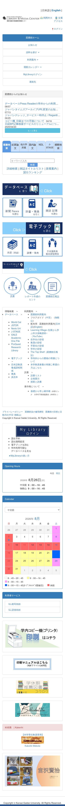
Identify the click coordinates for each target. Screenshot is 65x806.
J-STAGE (49, 146)
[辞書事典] (33, 246)
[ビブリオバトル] (32, 710)
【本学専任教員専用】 (33, 734)
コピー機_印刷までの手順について (24, 121)
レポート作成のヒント (32, 298)
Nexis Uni (16, 328)
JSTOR (14, 325)
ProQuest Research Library (16, 347)
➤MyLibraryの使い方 (19, 455)
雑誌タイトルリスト (32, 168)
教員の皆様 (36, 342)
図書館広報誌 (52, 296)
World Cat (17, 322)
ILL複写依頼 (13, 603)
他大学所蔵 (24, 146)
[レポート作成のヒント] (32, 285)
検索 (32, 164)
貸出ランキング (32, 172)
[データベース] (21, 188)
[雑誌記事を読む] (53, 207)
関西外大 (47, 17)
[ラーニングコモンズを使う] (13, 264)
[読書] (12, 285)
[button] (32, 52)
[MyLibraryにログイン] (32, 431)
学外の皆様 (36, 348)
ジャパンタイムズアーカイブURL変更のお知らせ (33, 109)
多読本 (14, 376)
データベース (11, 314)
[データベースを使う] (44, 228)
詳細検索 (12, 168)
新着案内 (51, 168)
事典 (13, 373)
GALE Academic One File (16, 337)
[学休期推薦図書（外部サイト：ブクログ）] (32, 686)
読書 (12, 296)
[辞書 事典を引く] (33, 207)
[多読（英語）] (13, 246)
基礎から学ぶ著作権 (40, 391)
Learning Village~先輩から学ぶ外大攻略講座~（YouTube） (45, 333)
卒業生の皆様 (37, 345)
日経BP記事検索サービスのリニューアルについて (33, 124)
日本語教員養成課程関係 (16, 367)
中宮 (48, 317)
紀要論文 (15, 146)
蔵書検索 (6, 146)
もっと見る (32, 130)
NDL (41, 144)
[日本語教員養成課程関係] (53, 247)
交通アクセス (58, 19)
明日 (58, 473)
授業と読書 (36, 381)
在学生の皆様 (37, 339)
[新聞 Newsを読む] (13, 207)
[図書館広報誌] (52, 285)
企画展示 (35, 378)
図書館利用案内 (38, 314)
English (56, 10)
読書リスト (36, 375)
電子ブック (16, 358)
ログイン (58, 28)
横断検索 (58, 146)
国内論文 (32, 146)
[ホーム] (20, 18)
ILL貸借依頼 (13, 609)
